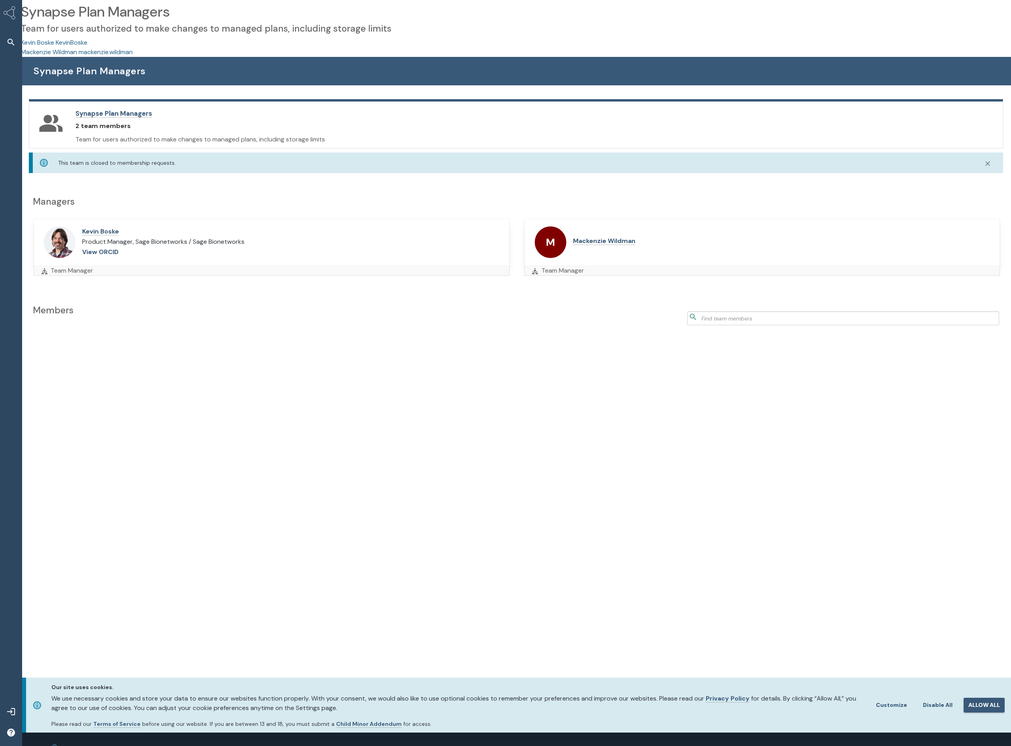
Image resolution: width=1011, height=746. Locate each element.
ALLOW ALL (984, 704)
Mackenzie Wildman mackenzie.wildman (77, 52)
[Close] (988, 164)
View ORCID (100, 252)
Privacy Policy (728, 698)
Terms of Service (117, 723)
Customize (891, 704)
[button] (11, 42)
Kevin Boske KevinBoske (54, 42)
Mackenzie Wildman (604, 241)
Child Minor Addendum (369, 723)
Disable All (938, 704)
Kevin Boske (100, 231)
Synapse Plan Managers (113, 113)
